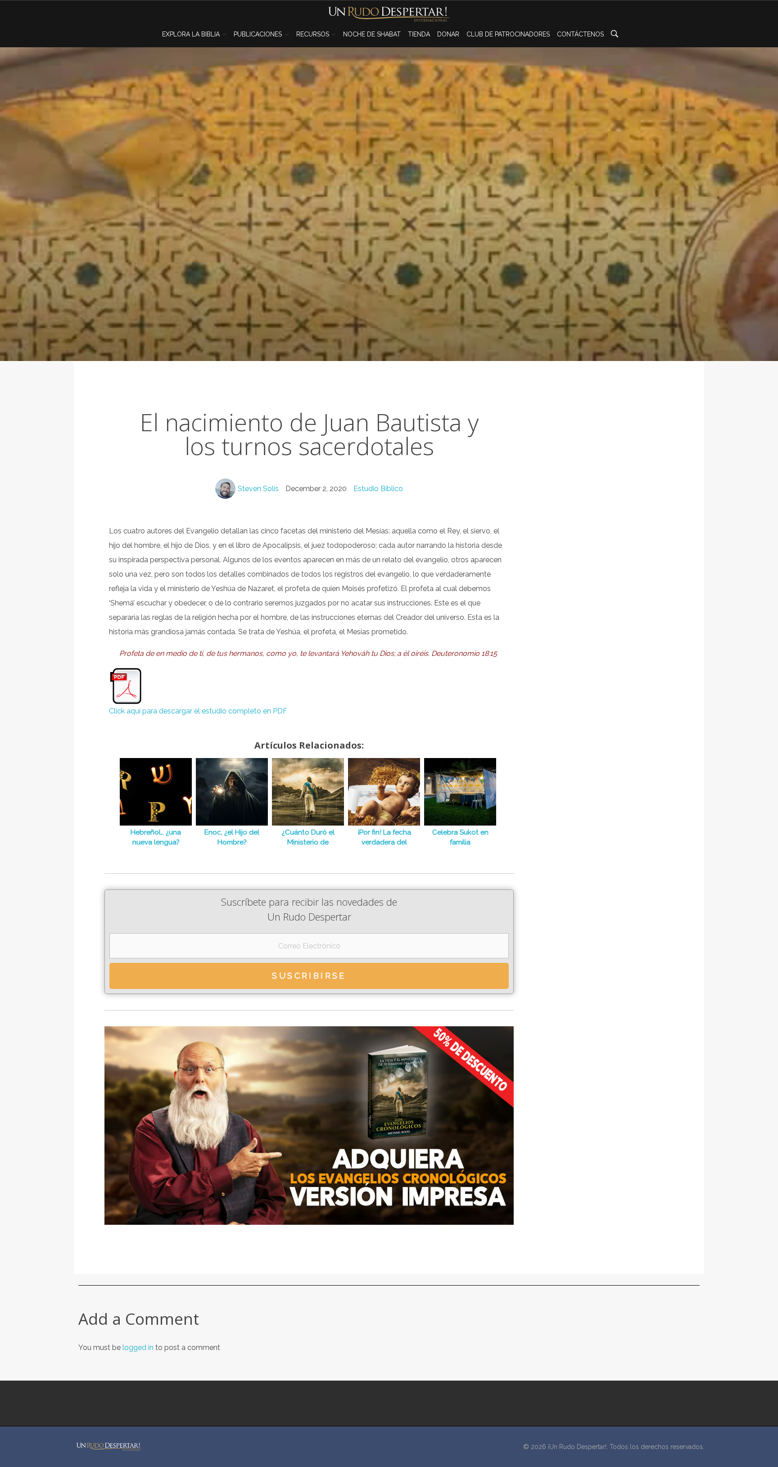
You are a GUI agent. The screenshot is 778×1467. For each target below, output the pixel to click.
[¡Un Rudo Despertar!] (109, 1446)
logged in (138, 1347)
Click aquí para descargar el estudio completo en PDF (198, 711)
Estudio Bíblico (378, 488)
